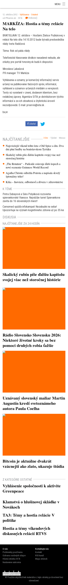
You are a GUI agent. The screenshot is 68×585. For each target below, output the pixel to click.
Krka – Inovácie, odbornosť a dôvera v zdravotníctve (34, 182)
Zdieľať (32, 123)
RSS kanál (39, 555)
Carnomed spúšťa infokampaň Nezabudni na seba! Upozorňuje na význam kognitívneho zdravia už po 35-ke (33, 208)
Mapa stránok (41, 558)
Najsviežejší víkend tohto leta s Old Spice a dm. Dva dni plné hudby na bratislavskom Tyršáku (35, 147)
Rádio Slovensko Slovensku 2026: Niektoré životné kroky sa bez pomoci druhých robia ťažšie (32, 340)
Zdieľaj (10, 3)
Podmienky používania (12, 552)
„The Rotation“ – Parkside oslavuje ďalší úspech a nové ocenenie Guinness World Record (33, 165)
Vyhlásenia (24, 14)
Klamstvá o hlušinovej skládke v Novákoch (31, 504)
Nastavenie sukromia (12, 562)
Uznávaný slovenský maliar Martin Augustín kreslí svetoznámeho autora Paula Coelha (34, 403)
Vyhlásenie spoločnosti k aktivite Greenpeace (32, 488)
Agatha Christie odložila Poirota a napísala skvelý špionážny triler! (33, 174)
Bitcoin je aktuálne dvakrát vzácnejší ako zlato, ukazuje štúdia (33, 463)
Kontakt (38, 552)
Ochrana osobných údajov (14, 555)
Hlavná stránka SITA (11, 558)
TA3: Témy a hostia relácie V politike (29, 517)
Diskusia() (32, 18)
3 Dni (46, 138)
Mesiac (62, 138)
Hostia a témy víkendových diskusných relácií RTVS (26, 530)
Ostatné (34, 14)
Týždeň (53, 138)
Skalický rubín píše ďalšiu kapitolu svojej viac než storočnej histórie (33, 156)
